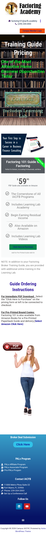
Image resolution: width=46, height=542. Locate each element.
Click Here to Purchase (23, 247)
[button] (23, 36)
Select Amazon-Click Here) (21, 322)
